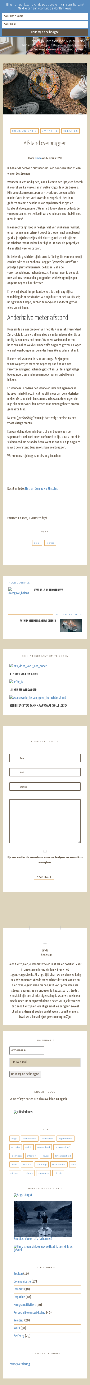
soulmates (43, 1173)
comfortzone (29, 1138)
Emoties (19, 1289)
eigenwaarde (65, 1138)
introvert (31, 1155)
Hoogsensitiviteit (25, 1305)
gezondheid (43, 1147)
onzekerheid (59, 1164)
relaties (50, 542)
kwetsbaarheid (63, 1155)
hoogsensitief (62, 1147)
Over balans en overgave (48, 590)
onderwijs (42, 1164)
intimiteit (17, 1155)
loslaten (27, 1164)
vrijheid (58, 1173)
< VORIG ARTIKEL (19, 582)
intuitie (46, 1155)
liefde (14, 1164)
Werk (17, 1328)
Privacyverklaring (19, 1364)
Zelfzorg (19, 1336)
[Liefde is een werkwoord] (16, 684)
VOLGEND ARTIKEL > (69, 614)
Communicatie (24, 131)
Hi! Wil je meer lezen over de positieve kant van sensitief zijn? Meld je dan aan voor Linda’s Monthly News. (45, 6)
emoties (16, 1147)
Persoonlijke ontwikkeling (29, 1313)
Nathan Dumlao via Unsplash (42, 489)
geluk (37, 542)
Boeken (18, 1274)
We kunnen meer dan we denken (38, 620)
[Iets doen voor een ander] (28, 668)
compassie (47, 1138)
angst (14, 1138)
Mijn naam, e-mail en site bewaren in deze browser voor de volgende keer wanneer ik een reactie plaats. (45, 860)
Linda (38, 157)
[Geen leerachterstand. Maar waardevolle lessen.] (37, 699)
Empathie (50, 131)
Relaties (70, 131)
